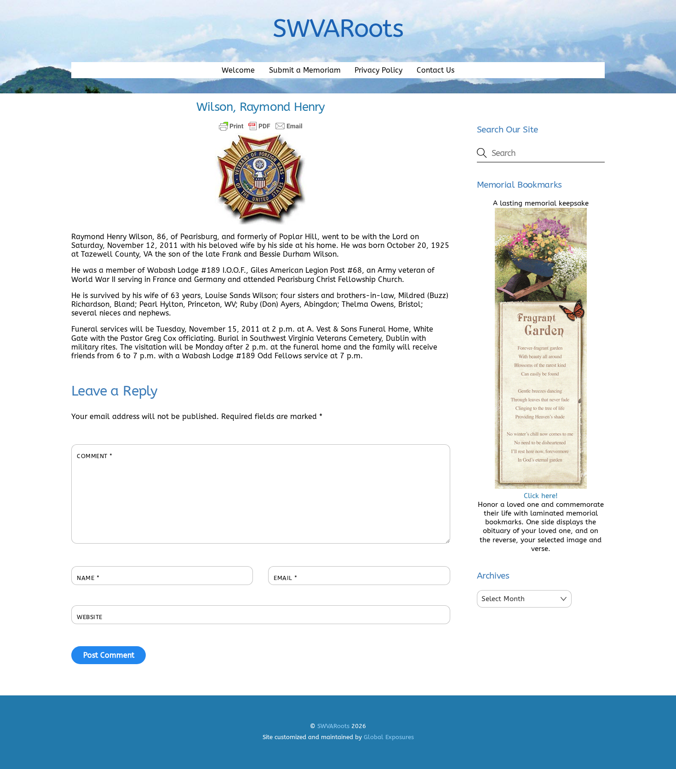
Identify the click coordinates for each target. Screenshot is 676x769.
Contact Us (435, 70)
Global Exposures (389, 737)
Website (90, 617)
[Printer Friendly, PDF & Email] (260, 126)
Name (88, 577)
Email (286, 577)
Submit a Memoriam (305, 70)
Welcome (238, 70)
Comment (95, 456)
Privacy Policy (378, 70)
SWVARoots (333, 726)
